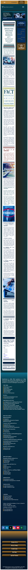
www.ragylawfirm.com (8, 509)
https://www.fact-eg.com (6, 357)
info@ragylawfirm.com (8, 510)
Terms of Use (14, 542)
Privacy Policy (14, 545)
